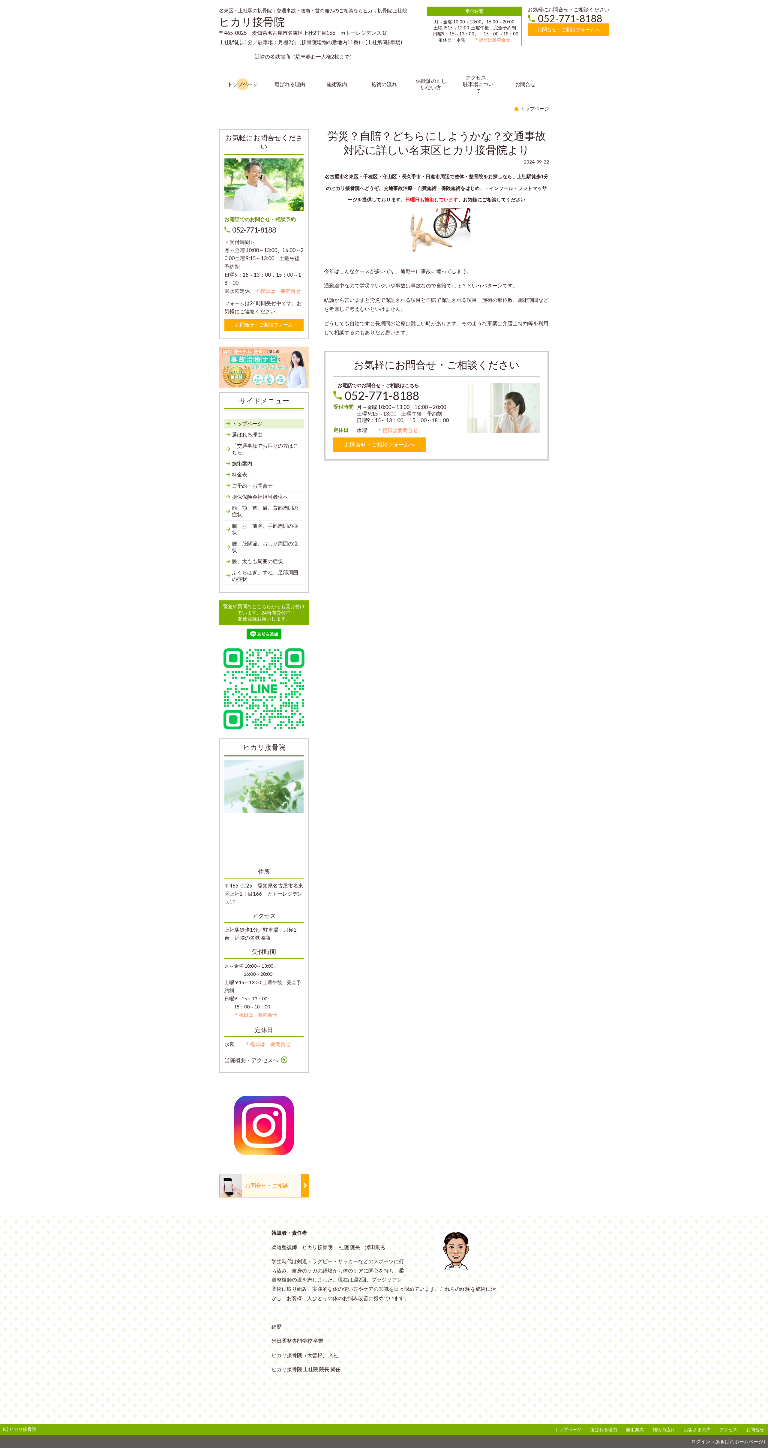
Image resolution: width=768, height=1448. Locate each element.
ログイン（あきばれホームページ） (729, 1441)
